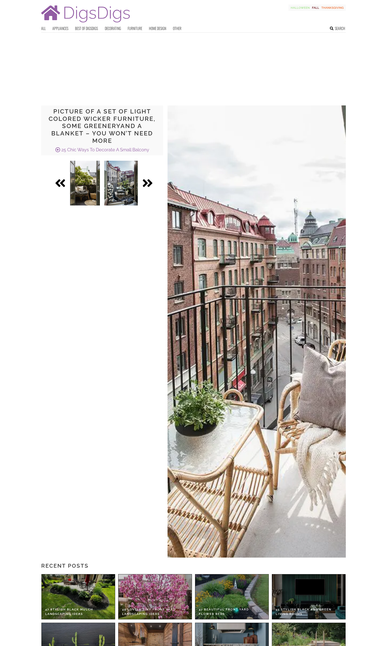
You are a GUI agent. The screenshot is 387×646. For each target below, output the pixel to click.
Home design (157, 28)
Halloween (300, 7)
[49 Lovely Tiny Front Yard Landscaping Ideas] (155, 596)
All (43, 28)
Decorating (113, 28)
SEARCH (340, 28)
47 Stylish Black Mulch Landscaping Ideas (69, 612)
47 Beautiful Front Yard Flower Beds (224, 612)
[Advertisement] (193, 66)
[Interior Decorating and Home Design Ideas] (85, 23)
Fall (315, 7)
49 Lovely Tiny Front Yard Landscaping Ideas (149, 612)
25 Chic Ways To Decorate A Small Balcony (104, 149)
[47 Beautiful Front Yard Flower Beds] (232, 596)
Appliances (60, 28)
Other (177, 28)
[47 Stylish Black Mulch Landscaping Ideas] (78, 596)
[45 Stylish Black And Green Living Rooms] (308, 596)
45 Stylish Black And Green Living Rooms (303, 612)
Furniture (135, 28)
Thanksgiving (332, 7)
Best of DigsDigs (86, 28)
